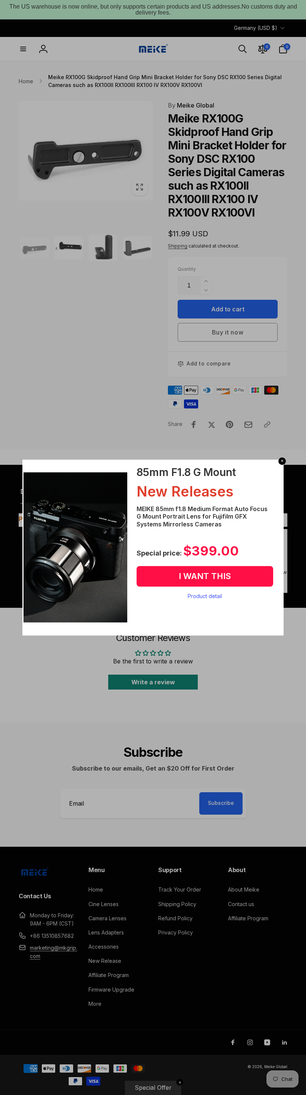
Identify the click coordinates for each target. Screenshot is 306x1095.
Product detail (205, 596)
